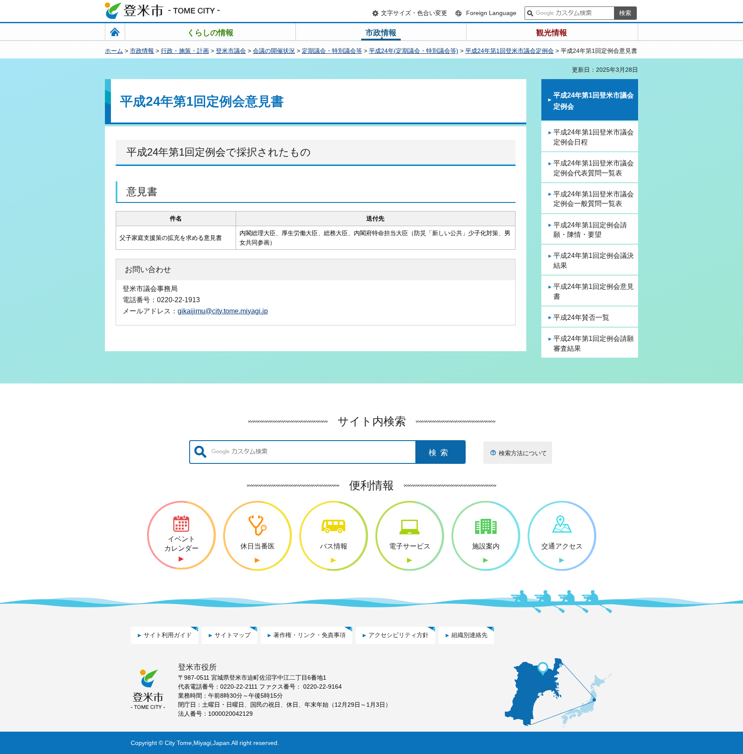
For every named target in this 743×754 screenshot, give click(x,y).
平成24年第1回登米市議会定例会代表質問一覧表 (593, 167)
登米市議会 (231, 50)
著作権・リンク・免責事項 (309, 634)
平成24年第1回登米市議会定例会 (509, 50)
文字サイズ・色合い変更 (414, 12)
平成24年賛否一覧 (581, 317)
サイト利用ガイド (168, 634)
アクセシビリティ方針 (398, 634)
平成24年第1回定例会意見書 (593, 291)
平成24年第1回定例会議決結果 (593, 260)
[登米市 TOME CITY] (163, 10)
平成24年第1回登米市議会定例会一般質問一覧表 (593, 198)
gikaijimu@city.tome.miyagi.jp (223, 311)
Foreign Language (491, 12)
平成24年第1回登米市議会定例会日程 (593, 137)
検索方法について (523, 453)
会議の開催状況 (274, 50)
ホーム (114, 50)
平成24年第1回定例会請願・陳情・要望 (590, 229)
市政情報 (142, 50)
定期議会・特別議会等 (332, 50)
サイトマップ (233, 634)
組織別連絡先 (469, 634)
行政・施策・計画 (185, 50)
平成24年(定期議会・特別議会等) (413, 50)
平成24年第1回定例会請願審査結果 (593, 343)
